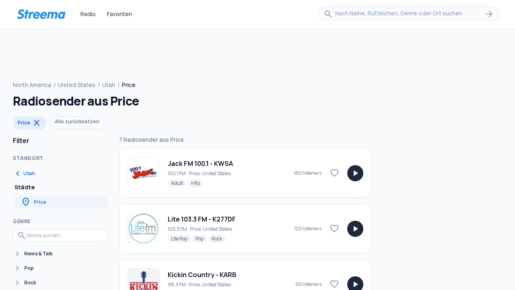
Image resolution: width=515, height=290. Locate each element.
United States (76, 85)
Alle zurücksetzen (77, 121)
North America (32, 85)
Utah (108, 85)
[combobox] (409, 14)
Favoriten (119, 14)
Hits (197, 182)
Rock (218, 238)
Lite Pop (181, 238)
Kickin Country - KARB (202, 274)
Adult (178, 182)
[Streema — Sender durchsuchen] (41, 14)
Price (29, 122)
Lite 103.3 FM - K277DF (202, 219)
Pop (201, 238)
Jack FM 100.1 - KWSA (200, 163)
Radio (88, 14)
